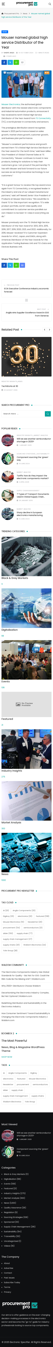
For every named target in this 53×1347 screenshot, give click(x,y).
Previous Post (13, 285)
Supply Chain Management (28, 491)
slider (8, 933)
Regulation (9, 1212)
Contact (8, 1273)
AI (6, 910)
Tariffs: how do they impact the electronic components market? (33, 477)
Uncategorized (11, 1241)
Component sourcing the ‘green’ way (32, 458)
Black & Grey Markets (14, 1174)
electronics (25, 916)
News (20, 381)
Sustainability (43, 454)
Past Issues (9, 1277)
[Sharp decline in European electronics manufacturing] (7, 514)
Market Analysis (41, 435)
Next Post (41, 309)
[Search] (50, 3)
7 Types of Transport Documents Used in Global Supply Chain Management (33, 497)
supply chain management (17, 939)
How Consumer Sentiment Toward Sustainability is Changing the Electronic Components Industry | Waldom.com (25, 1017)
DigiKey (8, 916)
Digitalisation (10, 1179)
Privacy (7, 1292)
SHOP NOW (6, 1056)
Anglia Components (24, 910)
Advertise (8, 1268)
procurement (11, 927)
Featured (8, 1188)
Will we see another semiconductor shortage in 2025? (34, 440)
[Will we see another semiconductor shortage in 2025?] (7, 440)
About (7, 1263)
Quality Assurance (12, 1207)
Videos (7, 1246)
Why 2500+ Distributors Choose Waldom (21, 985)
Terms (7, 1287)
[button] (44, 329)
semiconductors (33, 927)
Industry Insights (9, 381)
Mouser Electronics (10, 104)
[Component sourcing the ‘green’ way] (7, 458)
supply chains (11, 944)
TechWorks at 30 (9, 386)
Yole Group (10, 950)
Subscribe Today (12, 1282)
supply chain (25, 933)
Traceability (10, 1236)
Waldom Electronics (34, 944)
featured (42, 916)
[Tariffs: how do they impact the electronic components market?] (7, 477)
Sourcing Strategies (26, 454)
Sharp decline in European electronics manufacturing (30, 514)
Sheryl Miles (9, 53)
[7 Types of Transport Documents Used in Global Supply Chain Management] (7, 495)
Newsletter (35, 922)
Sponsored (9, 1222)
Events (7, 1183)
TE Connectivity (43, 118)
